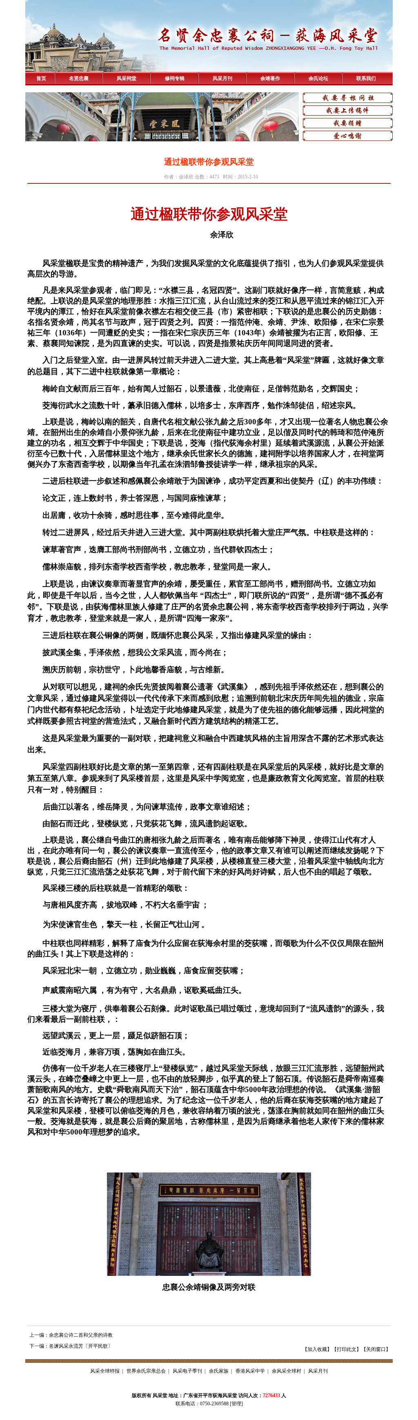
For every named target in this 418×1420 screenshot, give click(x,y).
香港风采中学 (250, 1371)
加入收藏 (317, 1349)
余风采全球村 (286, 1371)
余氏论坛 (318, 78)
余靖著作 (270, 78)
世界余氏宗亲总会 (146, 1371)
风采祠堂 (126, 78)
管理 (236, 1404)
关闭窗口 (376, 1349)
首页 (41, 78)
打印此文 (346, 1349)
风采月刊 (222, 78)
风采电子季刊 (187, 1371)
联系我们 (366, 78)
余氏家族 (219, 1371)
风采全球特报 (105, 1371)
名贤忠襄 (79, 78)
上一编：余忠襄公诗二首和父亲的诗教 (71, 1335)
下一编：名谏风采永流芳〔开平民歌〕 (71, 1346)
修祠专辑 (175, 78)
